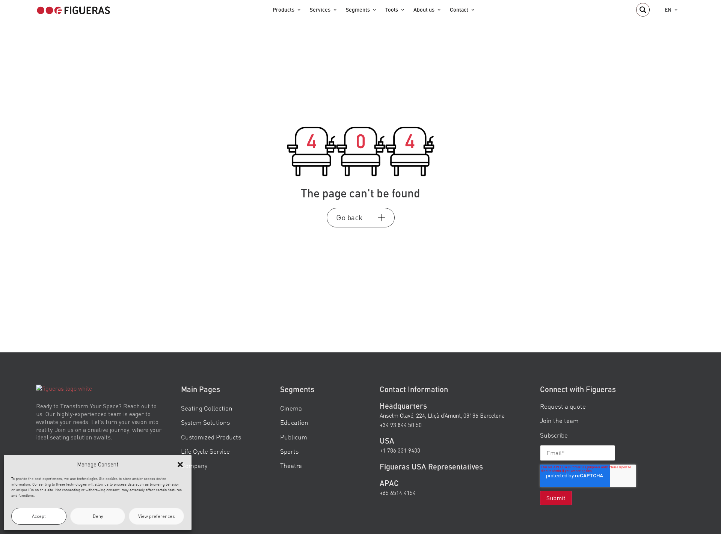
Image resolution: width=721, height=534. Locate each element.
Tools (391, 9)
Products (283, 9)
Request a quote (563, 407)
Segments (358, 9)
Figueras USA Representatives (431, 466)
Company (194, 465)
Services (320, 9)
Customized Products (211, 437)
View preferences (156, 516)
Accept (39, 516)
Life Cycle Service (205, 451)
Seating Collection (206, 408)
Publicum (293, 437)
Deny (98, 516)
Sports (289, 451)
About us (423, 9)
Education (294, 423)
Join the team (559, 421)
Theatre (291, 465)
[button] (180, 464)
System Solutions (205, 423)
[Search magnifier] (643, 9)
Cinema (291, 408)
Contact (459, 9)
